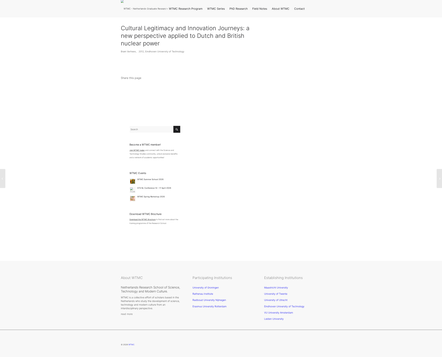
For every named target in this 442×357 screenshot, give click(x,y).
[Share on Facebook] (126, 88)
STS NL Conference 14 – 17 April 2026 (154, 188)
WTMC (131, 344)
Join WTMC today (137, 150)
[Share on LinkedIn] (165, 88)
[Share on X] (136, 88)
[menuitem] (185, 8)
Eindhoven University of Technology (284, 306)
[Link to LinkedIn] (317, 8)
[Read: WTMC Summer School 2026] (132, 181)
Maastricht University (276, 287)
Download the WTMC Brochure (142, 219)
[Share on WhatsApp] (145, 88)
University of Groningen (206, 287)
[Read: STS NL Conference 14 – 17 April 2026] (132, 190)
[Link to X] (312, 8)
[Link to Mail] (322, 8)
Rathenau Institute (203, 293)
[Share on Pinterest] (155, 88)
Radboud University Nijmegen (209, 299)
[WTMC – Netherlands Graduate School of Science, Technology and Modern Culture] (147, 8)
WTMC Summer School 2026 (150, 179)
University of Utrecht (275, 299)
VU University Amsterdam (278, 312)
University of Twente (275, 293)
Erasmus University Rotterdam (210, 306)
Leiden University (274, 318)
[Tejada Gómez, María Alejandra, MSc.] (2, 178)
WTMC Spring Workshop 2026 (151, 196)
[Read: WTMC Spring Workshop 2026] (132, 198)
